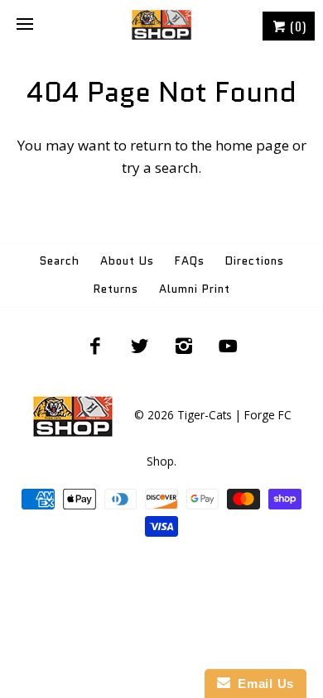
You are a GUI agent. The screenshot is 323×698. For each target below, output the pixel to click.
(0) (296, 26)
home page (252, 145)
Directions (254, 261)
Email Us (262, 683)
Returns (116, 289)
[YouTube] (228, 345)
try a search (160, 167)
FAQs (190, 261)
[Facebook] (95, 345)
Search (60, 261)
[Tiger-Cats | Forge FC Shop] (161, 24)
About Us (127, 261)
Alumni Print (194, 289)
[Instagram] (183, 345)
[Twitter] (139, 345)
